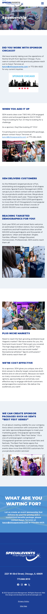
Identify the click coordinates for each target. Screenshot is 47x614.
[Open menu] (42, 3)
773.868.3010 (23, 579)
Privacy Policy (23, 601)
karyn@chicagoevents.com (14, 137)
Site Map (23, 606)
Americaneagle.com (34, 595)
